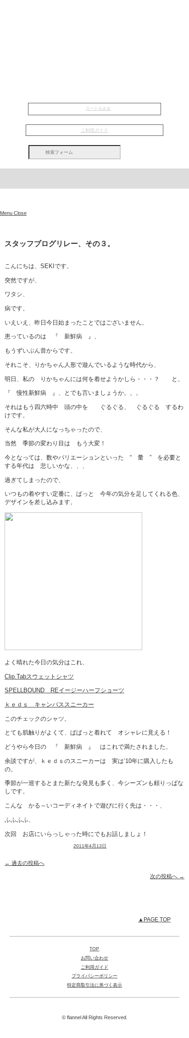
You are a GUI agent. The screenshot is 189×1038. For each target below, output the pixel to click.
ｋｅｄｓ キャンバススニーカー (49, 704)
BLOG (95, 51)
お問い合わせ (94, 957)
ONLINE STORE (94, 85)
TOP (95, 15)
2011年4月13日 (89, 845)
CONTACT (94, 63)
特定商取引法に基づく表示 (94, 985)
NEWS (94, 27)
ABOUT (94, 39)
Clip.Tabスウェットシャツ (39, 676)
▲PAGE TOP (154, 919)
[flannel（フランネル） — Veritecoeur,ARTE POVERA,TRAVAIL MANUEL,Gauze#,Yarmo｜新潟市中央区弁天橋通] (94, 199)
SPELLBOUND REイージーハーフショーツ (64, 690)
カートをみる (98, 108)
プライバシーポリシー (94, 975)
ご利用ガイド (94, 130)
